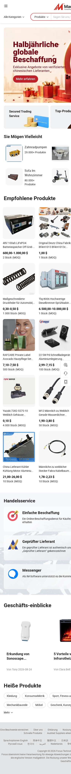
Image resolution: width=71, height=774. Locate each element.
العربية (42, 743)
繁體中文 (51, 740)
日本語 (64, 740)
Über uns (38, 729)
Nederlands (56, 743)
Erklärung (53, 729)
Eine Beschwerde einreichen (14, 729)
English (24, 740)
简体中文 (37, 740)
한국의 (30, 743)
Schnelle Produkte (33, 733)
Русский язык (15, 743)
